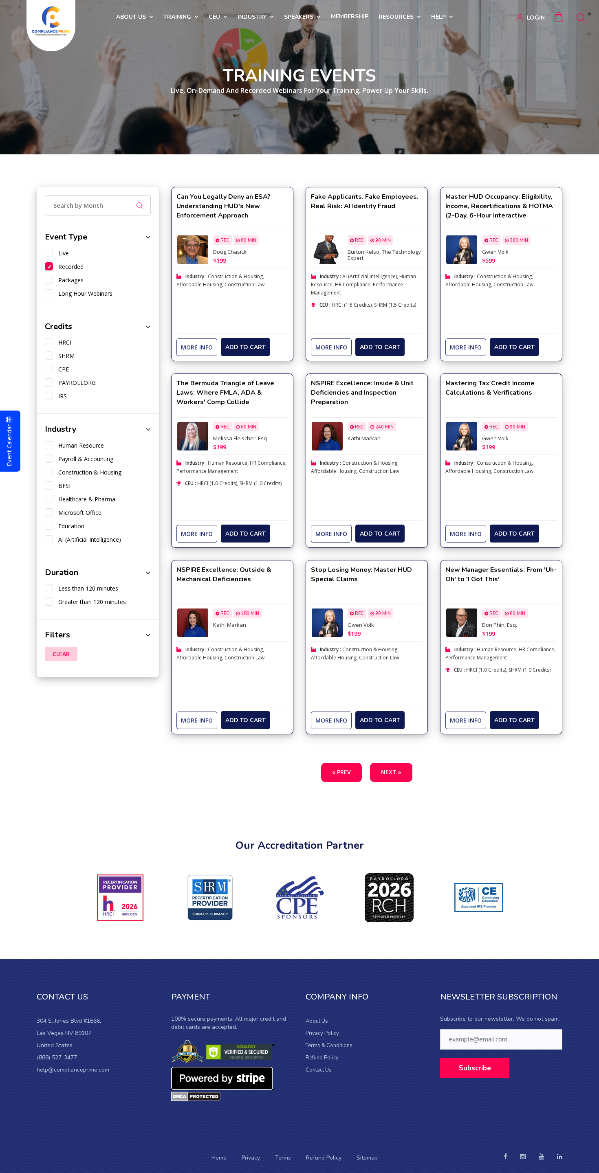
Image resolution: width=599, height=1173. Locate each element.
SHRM (65, 356)
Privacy (251, 1158)
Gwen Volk (495, 251)
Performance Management (207, 471)
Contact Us (319, 1070)
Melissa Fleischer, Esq (240, 438)
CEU (214, 17)
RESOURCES (396, 17)
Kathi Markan (364, 438)
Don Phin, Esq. (499, 624)
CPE (62, 369)
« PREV (341, 772)
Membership (349, 16)
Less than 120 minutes (86, 588)
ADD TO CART (245, 347)
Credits (58, 326)
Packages (69, 280)
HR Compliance (352, 284)
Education (69, 526)
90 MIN (382, 240)
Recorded (69, 266)
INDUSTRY (252, 17)
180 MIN (249, 614)
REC (224, 240)
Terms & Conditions (329, 1045)
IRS (61, 396)
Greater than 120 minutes (90, 602)
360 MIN (518, 240)
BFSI (62, 486)
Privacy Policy (322, 1033)
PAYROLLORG (75, 383)
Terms (283, 1158)
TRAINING (177, 17)
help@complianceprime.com (73, 1070)
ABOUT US (131, 17)
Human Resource (79, 445)
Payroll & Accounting (84, 459)
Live (62, 253)
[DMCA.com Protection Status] (195, 1096)
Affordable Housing (199, 284)
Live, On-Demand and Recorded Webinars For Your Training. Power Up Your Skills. (299, 90)
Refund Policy (322, 1057)
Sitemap (367, 1158)
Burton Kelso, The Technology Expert (384, 254)
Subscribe (475, 1068)
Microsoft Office (78, 512)
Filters (57, 634)
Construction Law (244, 284)
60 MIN (248, 240)
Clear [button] (61, 654)
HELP (438, 17)
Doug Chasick (230, 251)
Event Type (66, 236)
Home (219, 1158)
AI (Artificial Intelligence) (88, 539)
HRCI (63, 342)
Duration (61, 572)
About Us (317, 1021)
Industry (61, 429)
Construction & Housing (88, 472)
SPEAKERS (298, 17)
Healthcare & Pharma (85, 499)
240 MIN (384, 427)
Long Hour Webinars (83, 293)
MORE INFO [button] (197, 347)
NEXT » (391, 772)
